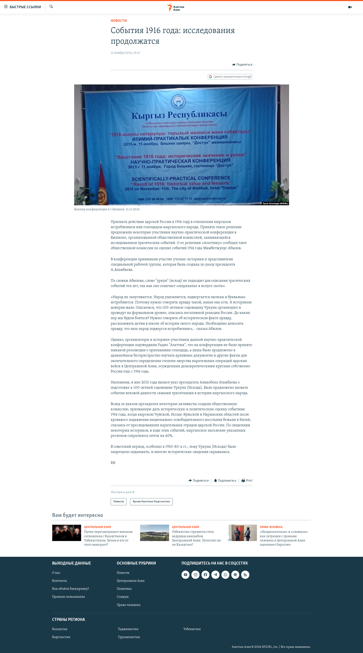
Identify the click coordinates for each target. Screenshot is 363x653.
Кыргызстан (61, 637)
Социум (123, 597)
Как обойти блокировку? (70, 589)
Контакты (59, 581)
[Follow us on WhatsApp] (225, 575)
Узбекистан (192, 629)
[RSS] (245, 575)
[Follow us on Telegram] (215, 575)
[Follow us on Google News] (235, 575)
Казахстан (59, 629)
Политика (124, 589)
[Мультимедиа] (350, 7)
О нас (56, 573)
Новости (119, 21)
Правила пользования (68, 597)
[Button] (242, 64)
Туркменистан (129, 637)
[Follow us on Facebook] (205, 575)
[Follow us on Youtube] (185, 575)
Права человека (271, 527)
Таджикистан (128, 629)
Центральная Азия (97, 527)
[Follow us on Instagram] (195, 575)
